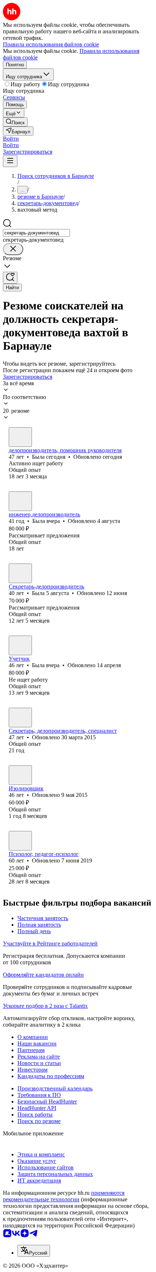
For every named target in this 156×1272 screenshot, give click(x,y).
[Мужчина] (20, 775)
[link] (15, 121)
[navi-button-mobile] (10, 161)
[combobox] (36, 233)
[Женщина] (20, 437)
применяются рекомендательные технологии (63, 1196)
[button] (11, 139)
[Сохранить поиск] (10, 278)
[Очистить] (13, 249)
